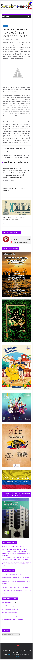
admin (16, 39)
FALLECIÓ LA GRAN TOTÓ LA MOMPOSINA (13, 546)
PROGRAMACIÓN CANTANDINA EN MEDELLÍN (14, 150)
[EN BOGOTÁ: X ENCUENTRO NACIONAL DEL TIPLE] (16, 201)
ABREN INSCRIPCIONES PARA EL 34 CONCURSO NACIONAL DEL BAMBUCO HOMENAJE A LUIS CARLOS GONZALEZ (16, 553)
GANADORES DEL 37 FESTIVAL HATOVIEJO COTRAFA (15, 549)
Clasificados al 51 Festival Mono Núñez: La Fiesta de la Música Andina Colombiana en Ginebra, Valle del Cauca (16, 563)
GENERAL (6, 25)
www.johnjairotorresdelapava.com (11, 609)
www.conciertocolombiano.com (10, 612)
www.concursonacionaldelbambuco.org (12, 619)
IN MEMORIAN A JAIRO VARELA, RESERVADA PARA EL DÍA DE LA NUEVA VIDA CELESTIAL (15, 156)
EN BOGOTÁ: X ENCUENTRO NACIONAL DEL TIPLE (13, 219)
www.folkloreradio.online (8, 602)
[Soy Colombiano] (4, 16)
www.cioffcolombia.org (8, 606)
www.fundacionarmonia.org (9, 616)
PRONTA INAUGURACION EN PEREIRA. (14, 190)
